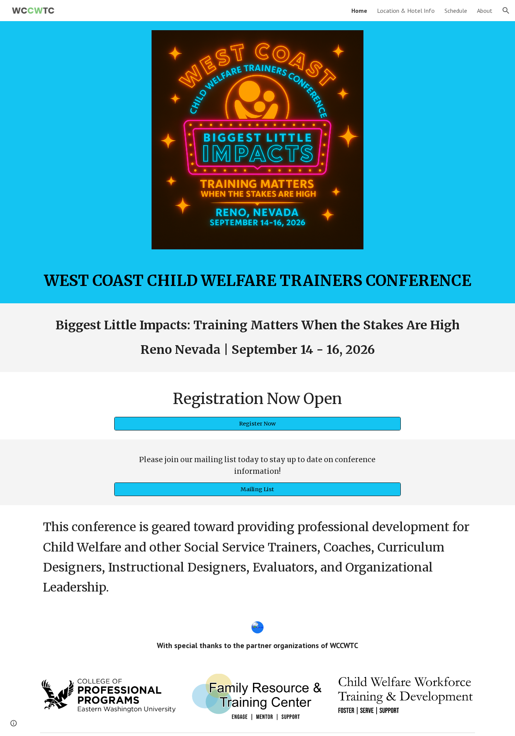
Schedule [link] (455, 10)
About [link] (484, 10)
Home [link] (359, 10)
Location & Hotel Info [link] (406, 10)
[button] (506, 11)
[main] (257, 280)
